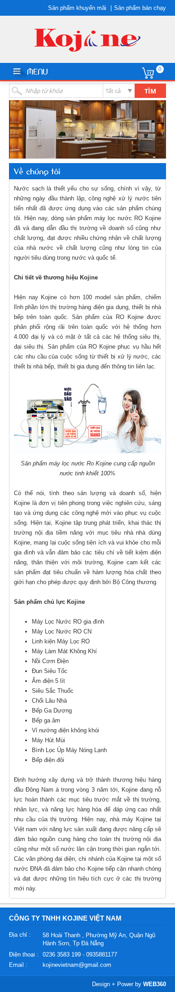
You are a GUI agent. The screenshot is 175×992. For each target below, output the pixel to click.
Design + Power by (129, 984)
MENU (37, 71)
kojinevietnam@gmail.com (77, 964)
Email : (18, 964)
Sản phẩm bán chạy (140, 7)
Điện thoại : (24, 954)
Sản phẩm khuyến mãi (77, 7)
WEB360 (154, 984)
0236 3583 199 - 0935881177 (80, 954)
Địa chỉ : (20, 934)
